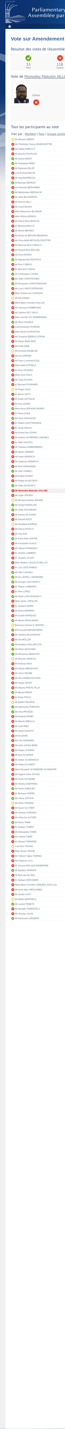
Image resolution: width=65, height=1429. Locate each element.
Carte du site (10, 1)
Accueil (9, 26)
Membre (30, 134)
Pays (41, 134)
